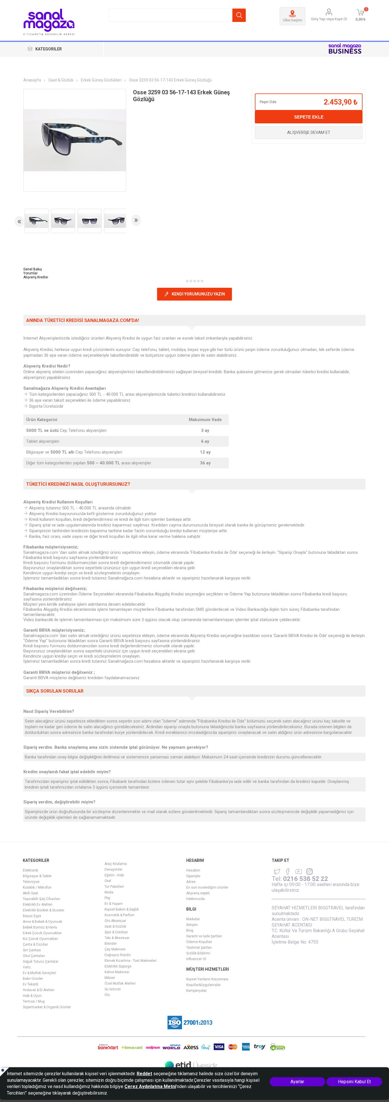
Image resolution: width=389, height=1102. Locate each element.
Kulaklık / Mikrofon (37, 887)
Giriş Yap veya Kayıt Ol (329, 19)
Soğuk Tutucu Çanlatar (40, 962)
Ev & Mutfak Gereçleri (39, 973)
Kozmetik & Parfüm (119, 915)
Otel (108, 881)
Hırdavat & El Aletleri (38, 990)
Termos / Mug (34, 1001)
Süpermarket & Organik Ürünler (47, 1007)
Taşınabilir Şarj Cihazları (41, 899)
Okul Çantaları (34, 956)
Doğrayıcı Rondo (117, 955)
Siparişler (193, 876)
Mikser (110, 978)
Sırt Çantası (32, 950)
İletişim (192, 925)
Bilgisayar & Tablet (37, 876)
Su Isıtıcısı (113, 989)
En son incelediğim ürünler (207, 887)
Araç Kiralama (116, 864)
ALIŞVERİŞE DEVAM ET (308, 132)
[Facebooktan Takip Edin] (287, 871)
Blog (189, 930)
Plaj (107, 898)
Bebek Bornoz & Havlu (40, 927)
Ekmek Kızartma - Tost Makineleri (131, 961)
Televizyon (31, 882)
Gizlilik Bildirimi (198, 953)
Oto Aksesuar (115, 921)
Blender (111, 944)
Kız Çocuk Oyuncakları (40, 939)
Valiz (27, 967)
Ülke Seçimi (292, 20)
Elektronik (30, 870)
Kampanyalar (196, 991)
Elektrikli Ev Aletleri (37, 905)
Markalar (193, 919)
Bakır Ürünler (33, 979)
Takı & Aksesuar (117, 938)
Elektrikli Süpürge (118, 966)
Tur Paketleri (114, 887)
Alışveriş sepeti (198, 893)
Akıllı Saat (30, 893)
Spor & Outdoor (116, 932)
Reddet (144, 1073)
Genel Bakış (32, 269)
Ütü (107, 995)
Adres (191, 882)
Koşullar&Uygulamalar (203, 985)
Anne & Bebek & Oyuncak (42, 922)
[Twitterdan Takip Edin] (277, 871)
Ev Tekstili (30, 984)
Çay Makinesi (115, 949)
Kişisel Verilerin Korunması (207, 979)
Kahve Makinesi (117, 972)
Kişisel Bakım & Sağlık (122, 909)
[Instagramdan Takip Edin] (298, 871)
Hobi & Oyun (32, 996)
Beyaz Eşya (32, 916)
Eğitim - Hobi (114, 875)
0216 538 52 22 (305, 878)
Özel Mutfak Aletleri (120, 983)
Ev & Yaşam (114, 904)
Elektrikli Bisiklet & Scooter (43, 910)
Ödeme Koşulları (199, 942)
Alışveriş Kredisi (35, 277)
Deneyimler (113, 870)
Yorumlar (30, 273)
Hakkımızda (195, 899)
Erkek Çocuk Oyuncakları (42, 933)
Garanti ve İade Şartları (204, 936)
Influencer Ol (196, 959)
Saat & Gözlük (115, 926)
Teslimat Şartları (199, 948)
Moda (109, 892)
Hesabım (193, 870)
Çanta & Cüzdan (35, 944)
